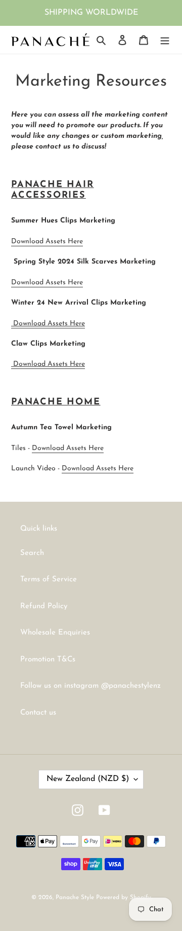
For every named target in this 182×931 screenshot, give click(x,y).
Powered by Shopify (123, 898)
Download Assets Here (47, 241)
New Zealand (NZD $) (88, 779)
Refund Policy (43, 606)
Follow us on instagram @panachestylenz (90, 686)
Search (32, 553)
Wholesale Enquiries (55, 633)
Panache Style (76, 898)
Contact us (38, 713)
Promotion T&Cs (47, 659)
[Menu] (164, 40)
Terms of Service (48, 579)
